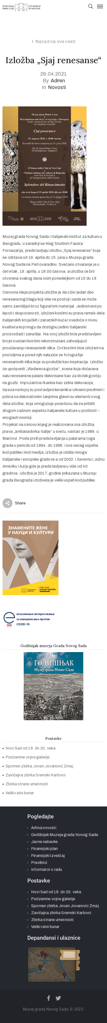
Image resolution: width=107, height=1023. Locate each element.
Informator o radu (46, 869)
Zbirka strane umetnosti (26, 784)
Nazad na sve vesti (55, 41)
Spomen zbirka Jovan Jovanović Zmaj (39, 766)
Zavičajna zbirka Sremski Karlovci (35, 775)
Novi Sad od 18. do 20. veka (30, 748)
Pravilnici (39, 862)
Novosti (57, 87)
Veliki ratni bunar (19, 793)
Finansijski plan (44, 848)
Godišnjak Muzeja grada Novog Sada (64, 835)
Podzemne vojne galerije (27, 757)
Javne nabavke (44, 842)
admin (58, 80)
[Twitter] (58, 998)
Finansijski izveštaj (48, 855)
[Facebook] (48, 998)
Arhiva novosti (43, 828)
